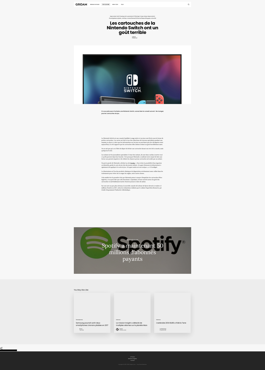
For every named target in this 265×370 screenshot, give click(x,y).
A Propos (132, 356)
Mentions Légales (132, 358)
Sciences (118, 319)
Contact (132, 360)
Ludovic (134, 36)
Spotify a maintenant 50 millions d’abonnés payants (132, 250)
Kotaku (132, 163)
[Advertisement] (132, 127)
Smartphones (79, 319)
